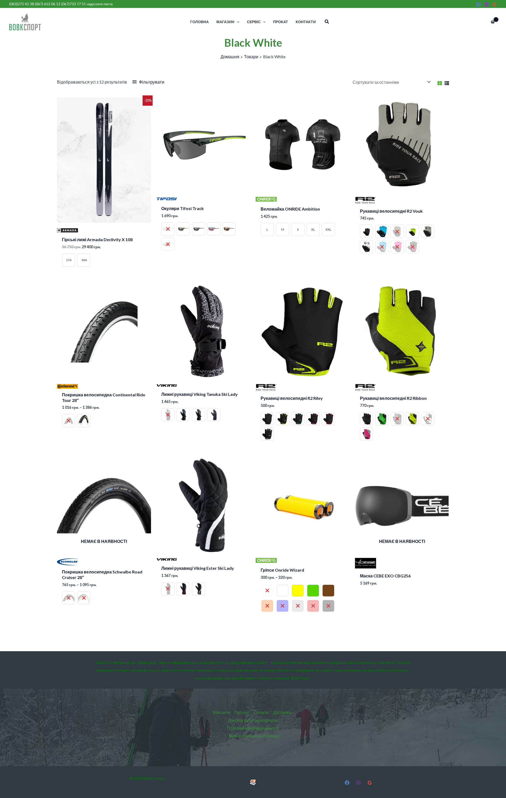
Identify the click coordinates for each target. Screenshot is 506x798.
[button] (327, 21)
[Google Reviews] (494, 4)
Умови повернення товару (254, 735)
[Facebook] (478, 4)
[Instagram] (486, 4)
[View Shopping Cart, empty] (492, 22)
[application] (236, 22)
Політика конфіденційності (253, 728)
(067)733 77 (73, 4)
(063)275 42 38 (21, 4)
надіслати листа (100, 4)
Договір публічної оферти (253, 720)
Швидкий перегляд (104, 227)
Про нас (242, 712)
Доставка (282, 712)
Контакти (221, 712)
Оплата (261, 712)
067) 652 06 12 (48, 4)
